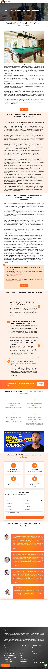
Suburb (8, 13)
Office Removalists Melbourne (9, 655)
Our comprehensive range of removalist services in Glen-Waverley (17, 211)
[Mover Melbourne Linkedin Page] (36, 663)
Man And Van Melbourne (8, 661)
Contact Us (22, 653)
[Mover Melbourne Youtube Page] (43, 663)
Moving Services (23, 663)
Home (5, 13)
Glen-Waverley (14, 13)
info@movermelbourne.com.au (16, 274)
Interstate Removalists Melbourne (10, 657)
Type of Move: (8, 494)
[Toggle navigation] (45, 2)
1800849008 (13, 275)
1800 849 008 (35, 653)
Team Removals (35, 667)
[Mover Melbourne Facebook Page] (32, 663)
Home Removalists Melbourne (9, 651)
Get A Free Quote (24, 517)
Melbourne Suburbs (23, 661)
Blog (21, 655)
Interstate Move (22, 494)
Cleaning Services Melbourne (9, 650)
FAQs (21, 657)
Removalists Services (24, 659)
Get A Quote (24, 109)
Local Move (14, 494)
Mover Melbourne (8, 75)
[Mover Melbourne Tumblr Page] (40, 663)
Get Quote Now (41, 384)
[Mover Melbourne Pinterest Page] (38, 663)
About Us (21, 651)
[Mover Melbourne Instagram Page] (34, 663)
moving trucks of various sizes (36, 169)
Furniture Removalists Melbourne (10, 653)
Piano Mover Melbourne (8, 659)
